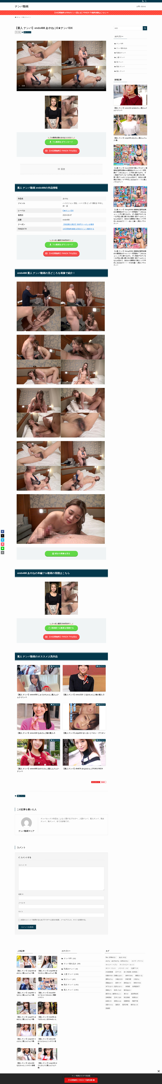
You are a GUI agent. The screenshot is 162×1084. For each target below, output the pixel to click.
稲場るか (135, 997)
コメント (22, 865)
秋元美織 (127, 997)
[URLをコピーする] (2, 552)
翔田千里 (135, 1001)
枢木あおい (127, 990)
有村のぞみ (137, 983)
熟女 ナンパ (120, 66)
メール (21, 903)
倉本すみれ (129, 975)
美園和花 (127, 1001)
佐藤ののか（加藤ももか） (114, 975)
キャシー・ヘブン (111, 964)
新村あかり (127, 983)
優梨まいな (138, 975)
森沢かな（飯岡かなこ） (113, 994)
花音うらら (109, 1004)
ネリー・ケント (111, 968)
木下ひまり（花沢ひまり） (114, 986)
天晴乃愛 (128, 979)
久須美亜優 (109, 972)
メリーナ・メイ (123, 968)
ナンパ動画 (21, 6)
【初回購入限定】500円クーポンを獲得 (78, 224)
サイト (20, 911)
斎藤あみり (109, 983)
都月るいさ (134, 1004)
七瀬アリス (134, 968)
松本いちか (117, 990)
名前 (20, 894)
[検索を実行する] (145, 28)
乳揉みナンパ (121, 53)
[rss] (142, 1)
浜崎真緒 (108, 997)
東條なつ (108, 990)
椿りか (126, 994)
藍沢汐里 (125, 1004)
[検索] (145, 1)
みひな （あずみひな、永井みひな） (117, 961)
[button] (2, 531)
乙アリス (118, 972)
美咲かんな (117, 1001)
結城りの (108, 1001)
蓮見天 (117, 1004)
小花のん (136, 979)
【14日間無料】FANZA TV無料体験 (80, 1080)
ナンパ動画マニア (26, 831)
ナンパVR (119, 43)
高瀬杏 (108, 1008)
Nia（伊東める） (111, 957)
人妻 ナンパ (120, 57)
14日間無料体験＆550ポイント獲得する (78, 229)
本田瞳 (128, 986)
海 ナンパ (119, 62)
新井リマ (118, 983)
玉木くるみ (117, 997)
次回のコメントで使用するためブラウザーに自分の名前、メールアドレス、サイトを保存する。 (54, 920)
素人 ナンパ (27, 32)
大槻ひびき (119, 979)
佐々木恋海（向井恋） (131, 972)
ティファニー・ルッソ (127, 964)
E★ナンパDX (68, 211)
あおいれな (122, 957)
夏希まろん (109, 979)
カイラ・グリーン (137, 961)
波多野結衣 (134, 994)
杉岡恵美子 (136, 986)
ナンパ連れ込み (121, 48)
